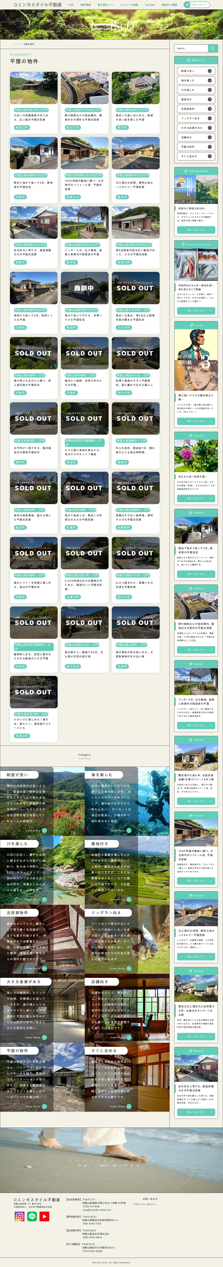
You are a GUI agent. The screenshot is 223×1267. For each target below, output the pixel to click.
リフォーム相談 (129, 5)
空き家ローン (105, 5)
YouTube (150, 5)
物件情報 (85, 5)
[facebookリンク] (32, 1216)
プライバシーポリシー (145, 1204)
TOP (71, 5)
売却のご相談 (169, 5)
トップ (16, 44)
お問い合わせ (150, 1199)
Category (85, 755)
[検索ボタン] (213, 48)
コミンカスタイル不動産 (36, 1200)
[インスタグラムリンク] (19, 1216)
